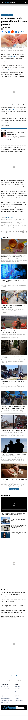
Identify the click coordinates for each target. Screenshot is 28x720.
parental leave (13, 56)
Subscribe (17, 686)
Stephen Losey (7, 27)
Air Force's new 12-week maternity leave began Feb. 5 (16, 133)
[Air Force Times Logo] (10, 2)
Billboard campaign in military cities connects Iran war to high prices (14, 600)
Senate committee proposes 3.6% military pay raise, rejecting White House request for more (14, 480)
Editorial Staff (4, 702)
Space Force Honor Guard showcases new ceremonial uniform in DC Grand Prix (13, 611)
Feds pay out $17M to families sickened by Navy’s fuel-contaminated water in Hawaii (13, 407)
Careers (17, 696)
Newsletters (17, 688)
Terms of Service (5, 688)
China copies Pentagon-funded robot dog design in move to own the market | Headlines (19, 526)
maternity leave (13, 109)
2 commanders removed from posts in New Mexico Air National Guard (13, 617)
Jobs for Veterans (19, 700)
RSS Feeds (17, 690)
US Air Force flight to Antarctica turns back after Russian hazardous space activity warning (13, 594)
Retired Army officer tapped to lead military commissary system (13, 306)
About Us (17, 698)
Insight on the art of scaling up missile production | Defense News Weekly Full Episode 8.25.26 (13, 513)
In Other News (5, 237)
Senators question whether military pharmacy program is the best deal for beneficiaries (14, 255)
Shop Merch (18, 692)
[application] (14, 504)
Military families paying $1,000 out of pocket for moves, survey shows (13, 455)
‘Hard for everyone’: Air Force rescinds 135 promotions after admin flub (13, 331)
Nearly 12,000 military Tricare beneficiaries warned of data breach (13, 281)
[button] (14, 504)
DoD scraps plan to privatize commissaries (13, 430)
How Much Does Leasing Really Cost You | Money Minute (18, 533)
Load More (14, 489)
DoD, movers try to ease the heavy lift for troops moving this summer (12, 382)
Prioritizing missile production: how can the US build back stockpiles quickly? (18, 519)
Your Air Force (7, 15)
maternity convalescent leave (15, 70)
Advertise (3, 696)
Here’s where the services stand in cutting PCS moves (12, 356)
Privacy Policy (4, 686)
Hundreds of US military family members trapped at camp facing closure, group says (13, 606)
